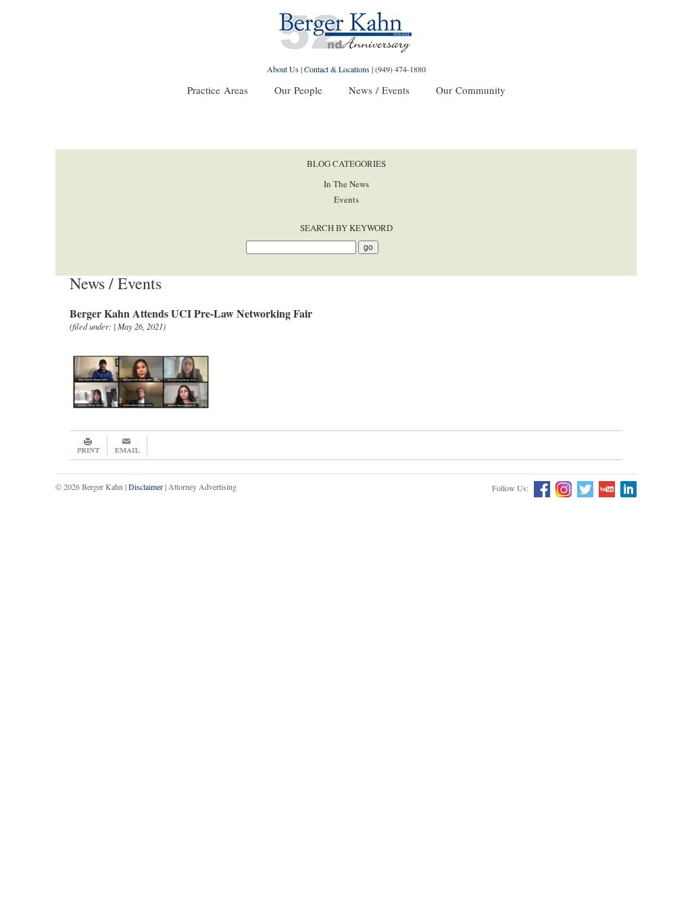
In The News (346, 184)
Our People (298, 90)
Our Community (470, 90)
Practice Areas (217, 90)
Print (88, 445)
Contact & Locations (337, 69)
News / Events (379, 90)
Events (346, 199)
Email (127, 445)
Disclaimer (145, 486)
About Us (283, 69)
